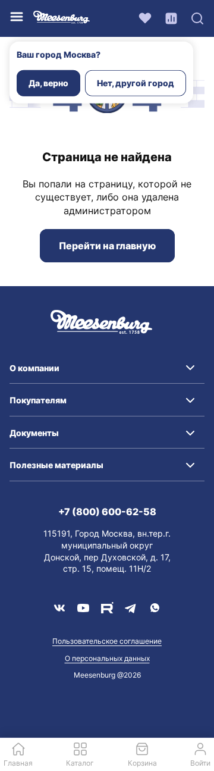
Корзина (142, 763)
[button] (107, 368)
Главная (18, 763)
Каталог (80, 763)
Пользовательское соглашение (107, 641)
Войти (200, 763)
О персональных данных (107, 658)
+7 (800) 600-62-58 (107, 512)
